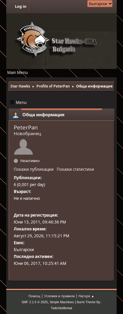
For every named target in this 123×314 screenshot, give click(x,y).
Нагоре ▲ (86, 296)
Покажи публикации (34, 169)
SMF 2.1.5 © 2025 (34, 302)
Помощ (34, 296)
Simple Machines (62, 302)
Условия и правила (59, 296)
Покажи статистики (75, 169)
